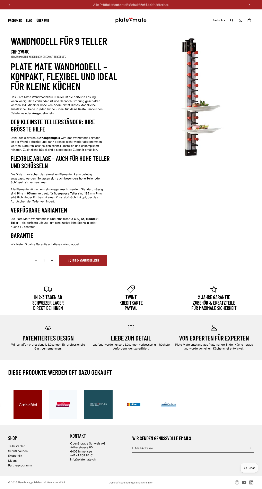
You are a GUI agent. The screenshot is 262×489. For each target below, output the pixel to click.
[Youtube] (244, 482)
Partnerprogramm (20, 465)
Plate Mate (24, 482)
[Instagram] (237, 482)
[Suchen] (231, 20)
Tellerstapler (16, 446)
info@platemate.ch (83, 459)
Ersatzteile (15, 455)
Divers (12, 460)
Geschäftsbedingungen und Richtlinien (131, 482)
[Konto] (240, 20)
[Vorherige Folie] (9, 4)
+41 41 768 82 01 (82, 455)
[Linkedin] (251, 482)
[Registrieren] (250, 448)
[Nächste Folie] (249, 4)
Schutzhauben (18, 451)
